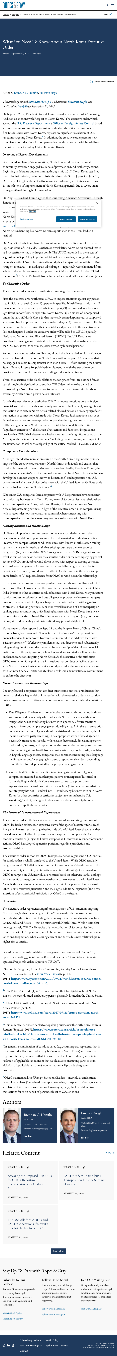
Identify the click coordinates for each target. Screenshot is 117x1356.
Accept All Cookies (87, 219)
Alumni (38, 1340)
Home (6, 14)
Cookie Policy (52, 1340)
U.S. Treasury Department (33, 123)
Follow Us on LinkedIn (53, 1308)
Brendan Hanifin (39, 102)
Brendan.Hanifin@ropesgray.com (38, 1128)
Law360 (23, 106)
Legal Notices (51, 1345)
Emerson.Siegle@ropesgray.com (94, 1130)
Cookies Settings (26, 219)
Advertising (26, 1340)
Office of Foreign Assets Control (73, 123)
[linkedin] (8, 1345)
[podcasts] (13, 1345)
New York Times (48, 974)
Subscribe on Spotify (13, 1318)
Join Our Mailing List (91, 1308)
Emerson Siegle (48, 93)
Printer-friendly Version (104, 81)
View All (110, 1152)
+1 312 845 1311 (42, 1124)
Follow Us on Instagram (53, 1314)
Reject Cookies (66, 219)
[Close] (97, 203)
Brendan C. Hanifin (26, 93)
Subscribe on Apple (12, 1312)
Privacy (64, 1345)
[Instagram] (3, 1345)
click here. (32, 211)
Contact (24, 1350)
